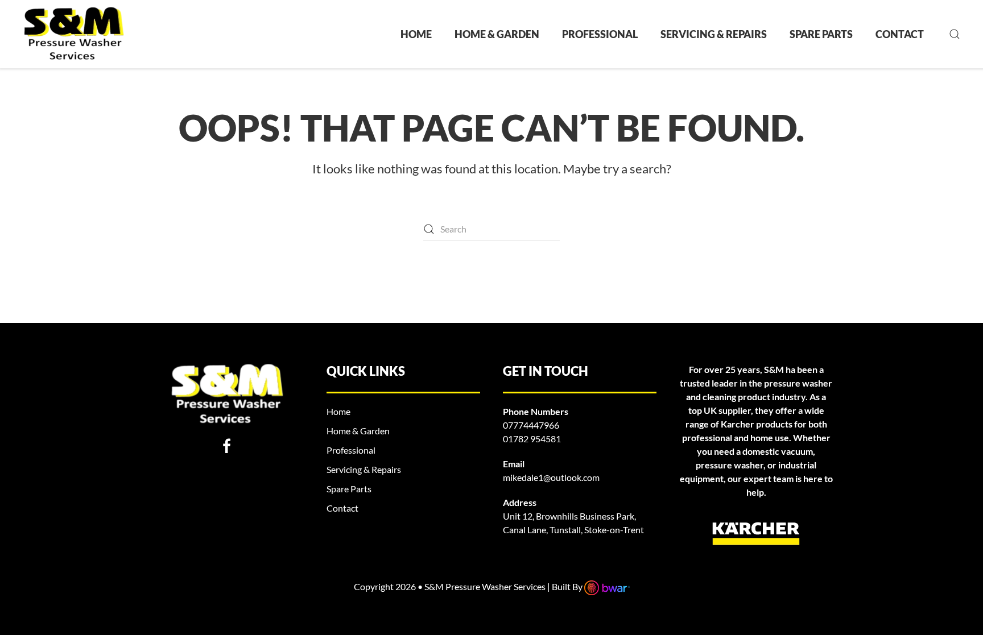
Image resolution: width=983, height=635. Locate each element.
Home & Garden (497, 34)
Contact (899, 34)
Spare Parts (821, 34)
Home (416, 34)
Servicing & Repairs (713, 34)
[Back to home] (74, 34)
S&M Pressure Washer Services (485, 586)
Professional (600, 34)
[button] (954, 34)
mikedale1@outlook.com (551, 477)
